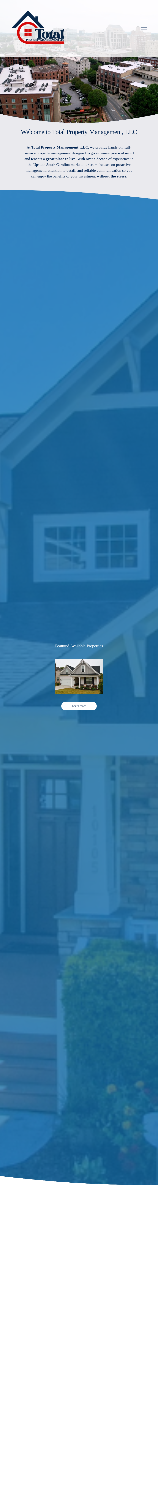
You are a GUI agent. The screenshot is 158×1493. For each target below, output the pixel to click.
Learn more (79, 706)
